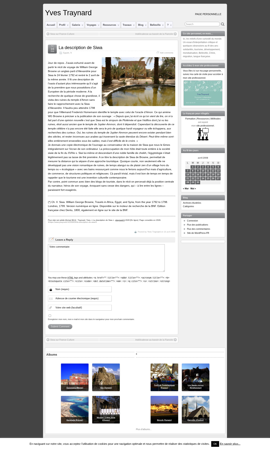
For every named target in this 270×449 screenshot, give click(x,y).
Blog (140, 25)
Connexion (192, 220)
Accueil (51, 25)
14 (187, 174)
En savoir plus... (230, 443)
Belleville (155, 25)
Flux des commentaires (198, 229)
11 (208, 170)
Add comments (166, 53)
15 (193, 174)
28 (187, 182)
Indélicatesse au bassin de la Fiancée (154, 34)
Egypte (66, 53)
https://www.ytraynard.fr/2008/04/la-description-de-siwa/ (72, 222)
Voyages (91, 25)
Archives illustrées (192, 203)
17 (203, 174)
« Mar (186, 188)
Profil (62, 25)
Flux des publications (197, 224)
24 (203, 178)
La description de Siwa (80, 47)
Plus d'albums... (144, 429)
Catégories (188, 206)
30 (198, 182)
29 (193, 182)
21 (187, 178)
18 (208, 174)
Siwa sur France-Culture (62, 34)
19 (213, 174)
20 (218, 174)
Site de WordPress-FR (198, 233)
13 (218, 170)
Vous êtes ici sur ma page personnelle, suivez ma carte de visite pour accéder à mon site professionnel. (203, 74)
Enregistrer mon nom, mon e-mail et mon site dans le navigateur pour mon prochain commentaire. (91, 319)
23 (198, 178)
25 (208, 178)
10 (203, 170)
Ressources (109, 25)
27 (218, 178)
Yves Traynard (68, 13)
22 (193, 178)
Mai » (193, 188)
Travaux (127, 25)
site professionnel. (205, 125)
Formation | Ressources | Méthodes (203, 118)
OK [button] (215, 444)
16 (198, 174)
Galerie (76, 25)
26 (213, 178)
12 (213, 170)
